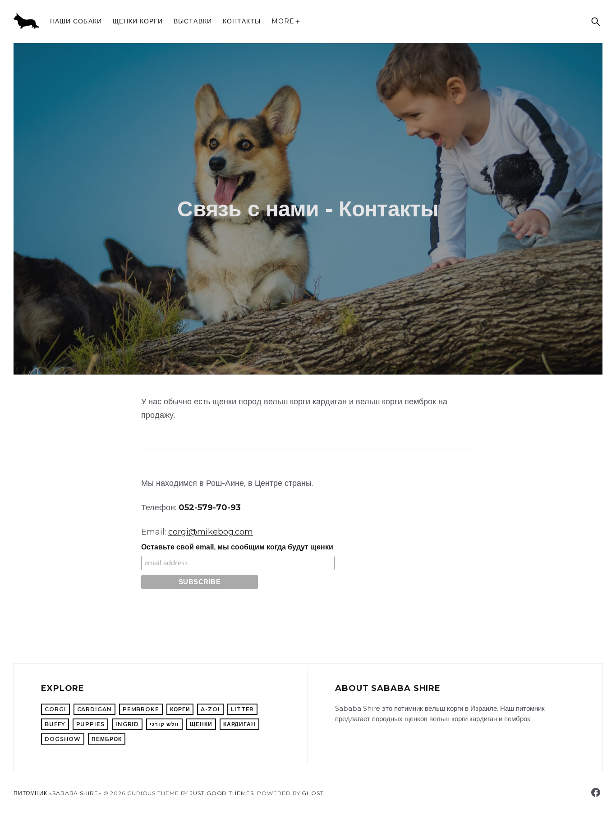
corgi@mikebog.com (210, 532)
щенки (201, 724)
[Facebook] (595, 792)
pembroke (141, 709)
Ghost (313, 793)
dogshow (63, 739)
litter (242, 709)
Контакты (242, 21)
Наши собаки (76, 21)
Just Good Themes (221, 793)
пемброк (106, 739)
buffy (55, 724)
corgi (55, 709)
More (282, 21)
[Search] (595, 21)
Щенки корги (138, 21)
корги (180, 709)
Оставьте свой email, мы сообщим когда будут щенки (237, 547)
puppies (90, 724)
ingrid (127, 724)
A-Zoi (210, 709)
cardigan (94, 709)
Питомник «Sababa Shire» (57, 793)
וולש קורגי (164, 724)
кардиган (239, 724)
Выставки (192, 21)
